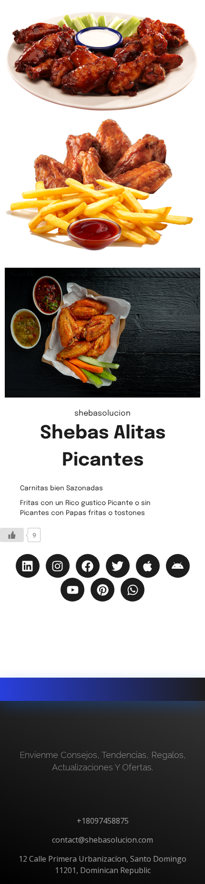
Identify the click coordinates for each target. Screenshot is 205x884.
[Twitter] (118, 566)
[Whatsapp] (132, 590)
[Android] (178, 566)
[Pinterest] (102, 590)
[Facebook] (88, 566)
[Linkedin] (28, 566)
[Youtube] (72, 590)
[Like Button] (12, 535)
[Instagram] (58, 566)
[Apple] (148, 566)
